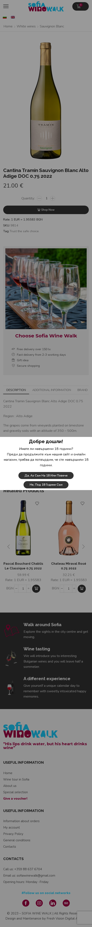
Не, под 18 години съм (46, 485)
